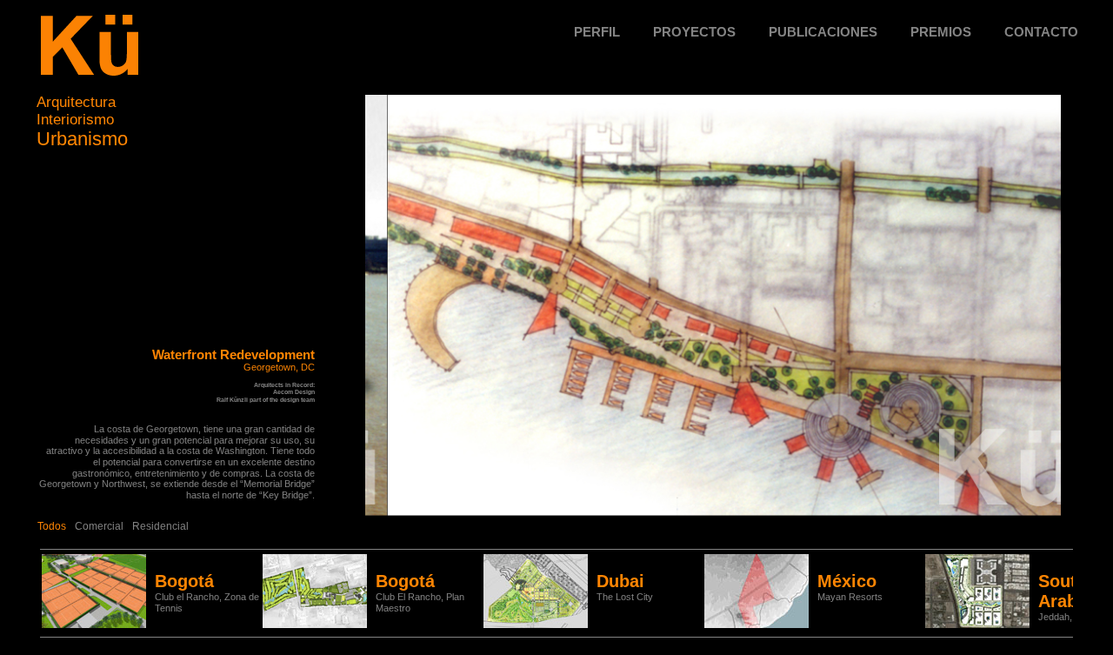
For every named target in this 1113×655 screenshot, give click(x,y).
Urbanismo (82, 139)
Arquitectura (76, 102)
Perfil (597, 31)
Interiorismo (75, 119)
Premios (940, 31)
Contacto (1041, 31)
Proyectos (694, 31)
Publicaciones (823, 31)
